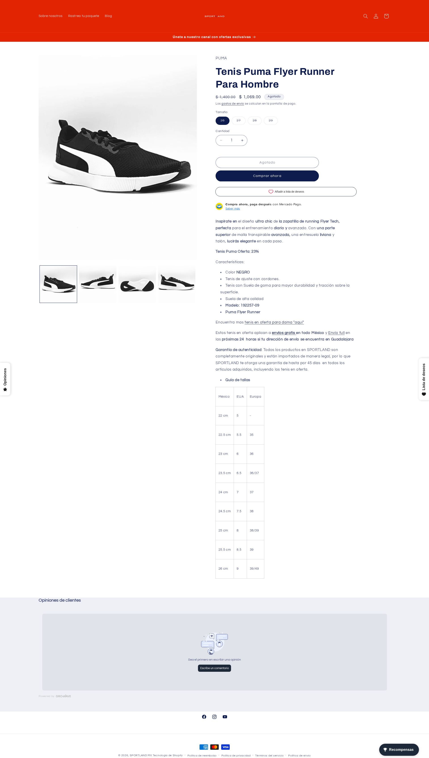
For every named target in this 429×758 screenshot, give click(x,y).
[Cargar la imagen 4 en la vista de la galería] (176, 284)
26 (225, 122)
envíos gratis (283, 333)
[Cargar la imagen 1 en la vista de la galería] (58, 284)
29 (273, 122)
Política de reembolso (202, 755)
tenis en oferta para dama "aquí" (274, 322)
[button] (365, 16)
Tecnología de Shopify (168, 755)
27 (241, 122)
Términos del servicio (269, 755)
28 (257, 122)
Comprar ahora (267, 176)
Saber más (232, 208)
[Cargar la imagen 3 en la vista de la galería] (137, 284)
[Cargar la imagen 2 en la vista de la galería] (97, 284)
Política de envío (299, 755)
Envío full (336, 333)
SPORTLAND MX (141, 755)
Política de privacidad (236, 755)
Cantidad (222, 131)
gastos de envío (232, 103)
